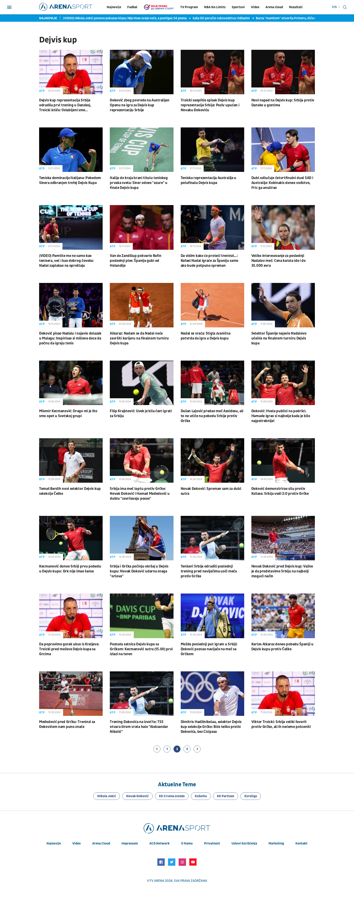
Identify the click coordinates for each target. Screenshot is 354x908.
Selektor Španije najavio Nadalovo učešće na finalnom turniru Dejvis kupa (278, 338)
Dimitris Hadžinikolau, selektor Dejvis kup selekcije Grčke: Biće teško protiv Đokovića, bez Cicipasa (211, 727)
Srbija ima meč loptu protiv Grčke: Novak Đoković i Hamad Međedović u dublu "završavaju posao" (139, 493)
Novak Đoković (137, 796)
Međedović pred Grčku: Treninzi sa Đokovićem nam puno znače (67, 724)
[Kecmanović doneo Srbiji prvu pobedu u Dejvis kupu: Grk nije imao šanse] (71, 538)
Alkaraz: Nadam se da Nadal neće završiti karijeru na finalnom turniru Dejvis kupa (139, 338)
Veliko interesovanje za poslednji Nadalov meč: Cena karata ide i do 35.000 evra (278, 260)
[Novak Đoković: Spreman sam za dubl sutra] (212, 460)
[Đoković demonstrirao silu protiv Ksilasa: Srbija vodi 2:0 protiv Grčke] (283, 460)
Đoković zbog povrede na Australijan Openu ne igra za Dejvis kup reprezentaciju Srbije (139, 105)
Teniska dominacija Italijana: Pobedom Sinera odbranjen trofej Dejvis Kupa (70, 180)
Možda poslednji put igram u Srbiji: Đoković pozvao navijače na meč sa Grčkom (209, 649)
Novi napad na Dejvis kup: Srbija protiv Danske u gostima (282, 103)
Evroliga (250, 796)
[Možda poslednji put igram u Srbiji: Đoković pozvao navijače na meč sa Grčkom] (212, 616)
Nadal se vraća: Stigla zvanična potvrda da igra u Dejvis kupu (205, 336)
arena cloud (101, 843)
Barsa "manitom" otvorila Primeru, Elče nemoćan (276, 18)
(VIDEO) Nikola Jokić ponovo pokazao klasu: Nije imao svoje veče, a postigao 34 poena (109, 18)
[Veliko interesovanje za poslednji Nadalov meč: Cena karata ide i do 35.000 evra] (283, 227)
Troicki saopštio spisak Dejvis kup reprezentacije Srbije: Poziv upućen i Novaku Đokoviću (210, 105)
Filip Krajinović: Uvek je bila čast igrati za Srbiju (141, 413)
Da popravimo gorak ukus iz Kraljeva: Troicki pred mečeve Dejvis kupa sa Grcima (69, 649)
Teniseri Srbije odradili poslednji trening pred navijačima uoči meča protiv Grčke (209, 571)
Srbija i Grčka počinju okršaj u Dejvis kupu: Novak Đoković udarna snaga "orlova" (139, 571)
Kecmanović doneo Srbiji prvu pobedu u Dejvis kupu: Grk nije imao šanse (70, 569)
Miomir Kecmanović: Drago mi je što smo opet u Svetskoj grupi (68, 413)
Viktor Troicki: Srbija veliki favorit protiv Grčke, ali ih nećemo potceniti (281, 724)
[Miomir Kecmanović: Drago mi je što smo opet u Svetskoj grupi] (71, 383)
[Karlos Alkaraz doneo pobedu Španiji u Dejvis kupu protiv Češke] (283, 616)
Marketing (276, 843)
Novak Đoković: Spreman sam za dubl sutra (211, 491)
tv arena (157, 881)
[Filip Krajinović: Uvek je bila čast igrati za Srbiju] (141, 383)
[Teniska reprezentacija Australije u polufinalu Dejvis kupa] (212, 149)
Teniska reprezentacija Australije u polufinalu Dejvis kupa (208, 180)
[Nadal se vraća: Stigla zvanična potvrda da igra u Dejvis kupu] (212, 305)
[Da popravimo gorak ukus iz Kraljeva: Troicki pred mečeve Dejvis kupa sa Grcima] (71, 616)
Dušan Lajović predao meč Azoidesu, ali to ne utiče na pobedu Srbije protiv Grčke (212, 416)
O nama (187, 843)
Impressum (129, 843)
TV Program (189, 7)
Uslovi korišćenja (244, 843)
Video (255, 7)
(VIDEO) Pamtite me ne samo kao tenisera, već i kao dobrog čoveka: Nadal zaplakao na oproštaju (66, 260)
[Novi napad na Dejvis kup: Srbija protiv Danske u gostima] (283, 72)
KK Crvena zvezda (172, 796)
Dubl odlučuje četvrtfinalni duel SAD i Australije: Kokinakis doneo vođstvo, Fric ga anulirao (282, 183)
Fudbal (132, 7)
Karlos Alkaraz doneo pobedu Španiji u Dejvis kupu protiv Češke (282, 646)
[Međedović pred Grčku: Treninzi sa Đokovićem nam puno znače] (71, 693)
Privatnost (212, 843)
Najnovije (114, 7)
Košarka (201, 796)
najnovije (54, 843)
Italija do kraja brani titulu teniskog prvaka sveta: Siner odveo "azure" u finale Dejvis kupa (139, 183)
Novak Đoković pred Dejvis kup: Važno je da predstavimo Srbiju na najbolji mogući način (282, 571)
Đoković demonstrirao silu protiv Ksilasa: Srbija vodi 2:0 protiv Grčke (280, 491)
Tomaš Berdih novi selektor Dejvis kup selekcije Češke (70, 491)
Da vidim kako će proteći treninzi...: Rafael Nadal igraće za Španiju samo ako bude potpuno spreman (209, 260)
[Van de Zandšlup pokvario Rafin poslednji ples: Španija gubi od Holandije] (141, 227)
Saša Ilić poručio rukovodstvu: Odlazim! (205, 18)
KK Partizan (225, 796)
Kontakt (301, 843)
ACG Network (159, 843)
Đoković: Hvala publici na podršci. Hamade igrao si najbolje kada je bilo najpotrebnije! (280, 416)
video (76, 843)
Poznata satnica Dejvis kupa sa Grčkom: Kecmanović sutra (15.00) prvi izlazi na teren (141, 649)
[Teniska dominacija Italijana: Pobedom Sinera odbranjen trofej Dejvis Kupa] (71, 149)
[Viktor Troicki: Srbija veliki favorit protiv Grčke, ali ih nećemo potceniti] (283, 693)
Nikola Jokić (106, 796)
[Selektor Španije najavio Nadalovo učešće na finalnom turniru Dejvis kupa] (283, 305)
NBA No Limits (215, 7)
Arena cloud (274, 7)
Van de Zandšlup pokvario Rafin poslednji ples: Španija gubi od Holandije (135, 260)
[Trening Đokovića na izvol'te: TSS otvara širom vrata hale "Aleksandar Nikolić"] (141, 693)
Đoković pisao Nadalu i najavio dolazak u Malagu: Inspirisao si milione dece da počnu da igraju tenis (70, 338)
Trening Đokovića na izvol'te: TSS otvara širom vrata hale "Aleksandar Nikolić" (139, 727)
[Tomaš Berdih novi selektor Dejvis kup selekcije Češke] (71, 460)
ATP (42, 91)
